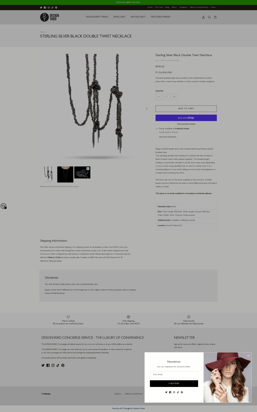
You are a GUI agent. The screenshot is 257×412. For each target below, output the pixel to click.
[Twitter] (166, 392)
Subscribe (174, 384)
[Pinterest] (182, 392)
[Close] (248, 356)
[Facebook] (170, 392)
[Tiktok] (178, 392)
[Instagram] (174, 392)
